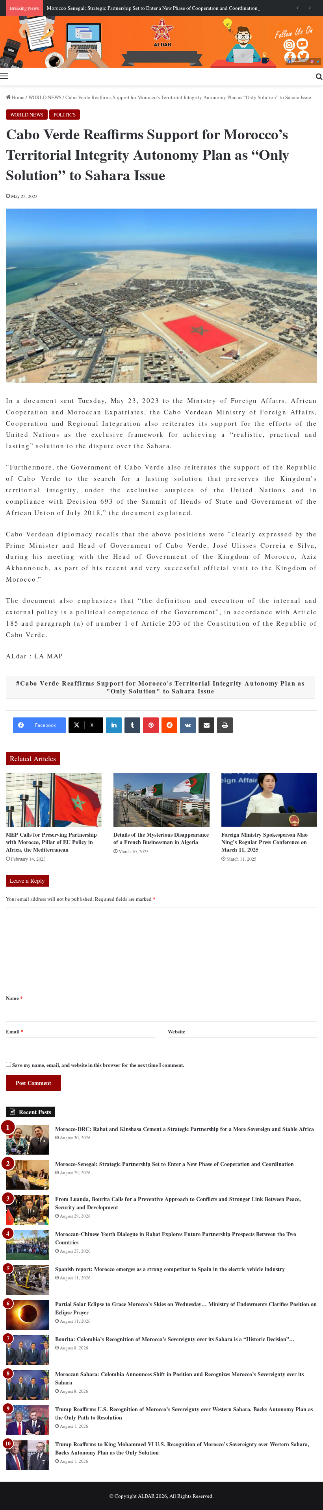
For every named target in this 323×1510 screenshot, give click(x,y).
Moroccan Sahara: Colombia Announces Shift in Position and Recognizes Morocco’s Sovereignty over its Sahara (179, 1378)
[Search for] (319, 75)
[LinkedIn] (114, 725)
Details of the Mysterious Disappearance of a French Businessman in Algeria (161, 838)
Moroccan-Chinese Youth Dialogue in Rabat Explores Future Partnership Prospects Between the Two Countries (175, 1238)
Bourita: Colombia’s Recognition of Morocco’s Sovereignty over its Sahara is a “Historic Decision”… (175, 1339)
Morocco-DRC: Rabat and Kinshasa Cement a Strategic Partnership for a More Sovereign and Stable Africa (184, 1129)
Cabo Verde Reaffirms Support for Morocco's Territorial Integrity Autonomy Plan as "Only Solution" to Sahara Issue (162, 686)
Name (14, 998)
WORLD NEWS (44, 97)
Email (15, 1031)
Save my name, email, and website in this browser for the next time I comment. (98, 1064)
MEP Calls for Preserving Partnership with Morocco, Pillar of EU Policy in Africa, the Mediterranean (51, 842)
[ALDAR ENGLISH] (161, 42)
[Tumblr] (132, 725)
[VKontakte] (188, 725)
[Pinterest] (151, 725)
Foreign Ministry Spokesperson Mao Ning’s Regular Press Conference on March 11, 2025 (264, 842)
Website (176, 1031)
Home (17, 97)
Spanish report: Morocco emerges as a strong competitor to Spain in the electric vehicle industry (170, 1269)
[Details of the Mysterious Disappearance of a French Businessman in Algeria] (161, 800)
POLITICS (65, 114)
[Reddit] (169, 725)
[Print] (225, 725)
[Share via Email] (206, 725)
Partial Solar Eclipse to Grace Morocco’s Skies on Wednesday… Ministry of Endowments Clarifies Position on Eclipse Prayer (186, 1308)
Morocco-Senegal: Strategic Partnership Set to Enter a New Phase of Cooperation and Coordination (152, 7)
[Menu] (4, 75)
